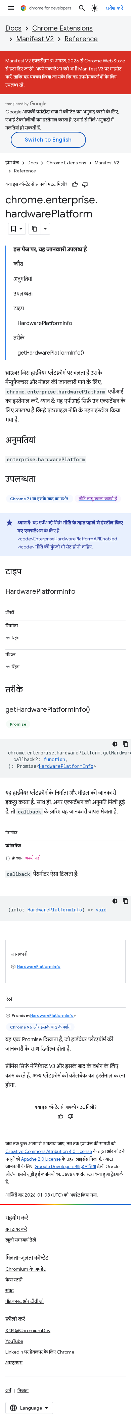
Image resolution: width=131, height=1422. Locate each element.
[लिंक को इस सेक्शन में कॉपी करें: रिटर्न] (19, 998)
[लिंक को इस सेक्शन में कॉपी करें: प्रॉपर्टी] (21, 611)
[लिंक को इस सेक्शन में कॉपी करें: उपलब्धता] (42, 480)
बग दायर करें (16, 1229)
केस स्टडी (14, 1280)
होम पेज (12, 163)
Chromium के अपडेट (25, 1269)
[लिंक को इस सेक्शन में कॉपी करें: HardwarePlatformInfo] (82, 592)
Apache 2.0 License (41, 1159)
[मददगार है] (75, 184)
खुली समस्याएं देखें (20, 1240)
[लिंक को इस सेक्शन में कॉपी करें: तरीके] (30, 690)
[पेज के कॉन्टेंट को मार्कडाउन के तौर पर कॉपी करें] (35, 228)
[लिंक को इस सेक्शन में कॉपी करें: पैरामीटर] (24, 831)
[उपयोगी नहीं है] (85, 184)
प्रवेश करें (114, 8)
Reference (81, 39)
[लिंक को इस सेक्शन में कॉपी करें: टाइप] (28, 572)
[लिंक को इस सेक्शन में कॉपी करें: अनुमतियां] (42, 441)
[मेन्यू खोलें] (10, 8)
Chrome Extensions (62, 28)
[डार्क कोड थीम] (115, 744)
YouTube (14, 1341)
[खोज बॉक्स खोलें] (82, 8)
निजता (23, 1390)
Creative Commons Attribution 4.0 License (48, 1151)
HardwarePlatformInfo (66, 766)
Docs (13, 28)
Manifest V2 (35, 39)
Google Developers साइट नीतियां (65, 1166)
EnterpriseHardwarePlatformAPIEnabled (75, 539)
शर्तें (8, 1390)
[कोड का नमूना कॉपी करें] (125, 744)
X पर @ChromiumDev (27, 1330)
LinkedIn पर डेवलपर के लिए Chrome (39, 1352)
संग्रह (9, 1290)
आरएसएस (14, 1363)
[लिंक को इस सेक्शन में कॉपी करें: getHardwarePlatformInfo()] (96, 710)
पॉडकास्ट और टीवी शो (24, 1301)
